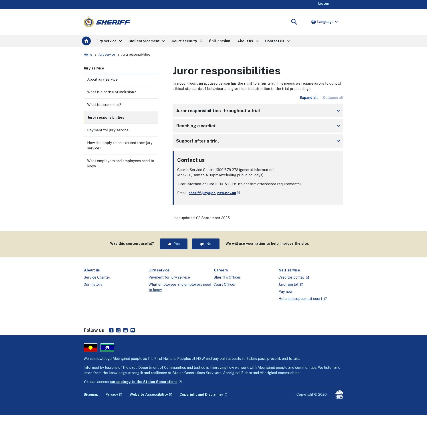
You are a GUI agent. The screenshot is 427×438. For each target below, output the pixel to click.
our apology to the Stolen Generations (146, 382)
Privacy (114, 394)
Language (325, 21)
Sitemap (91, 394)
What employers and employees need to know (120, 163)
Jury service (107, 54)
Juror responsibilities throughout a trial (259, 110)
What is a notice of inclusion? (111, 92)
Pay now (285, 291)
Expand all (309, 98)
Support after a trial (259, 141)
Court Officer (225, 284)
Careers (221, 270)
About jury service (102, 79)
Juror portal (291, 284)
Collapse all (333, 98)
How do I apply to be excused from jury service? (120, 145)
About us (92, 270)
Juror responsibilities (106, 117)
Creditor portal (293, 277)
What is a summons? (104, 105)
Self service (289, 270)
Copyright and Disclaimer (203, 394)
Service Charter (97, 277)
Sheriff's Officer (227, 277)
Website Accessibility (151, 394)
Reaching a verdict (259, 125)
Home (88, 54)
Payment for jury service (108, 130)
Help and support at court (303, 299)
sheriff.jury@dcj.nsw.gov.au (214, 193)
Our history (93, 284)
